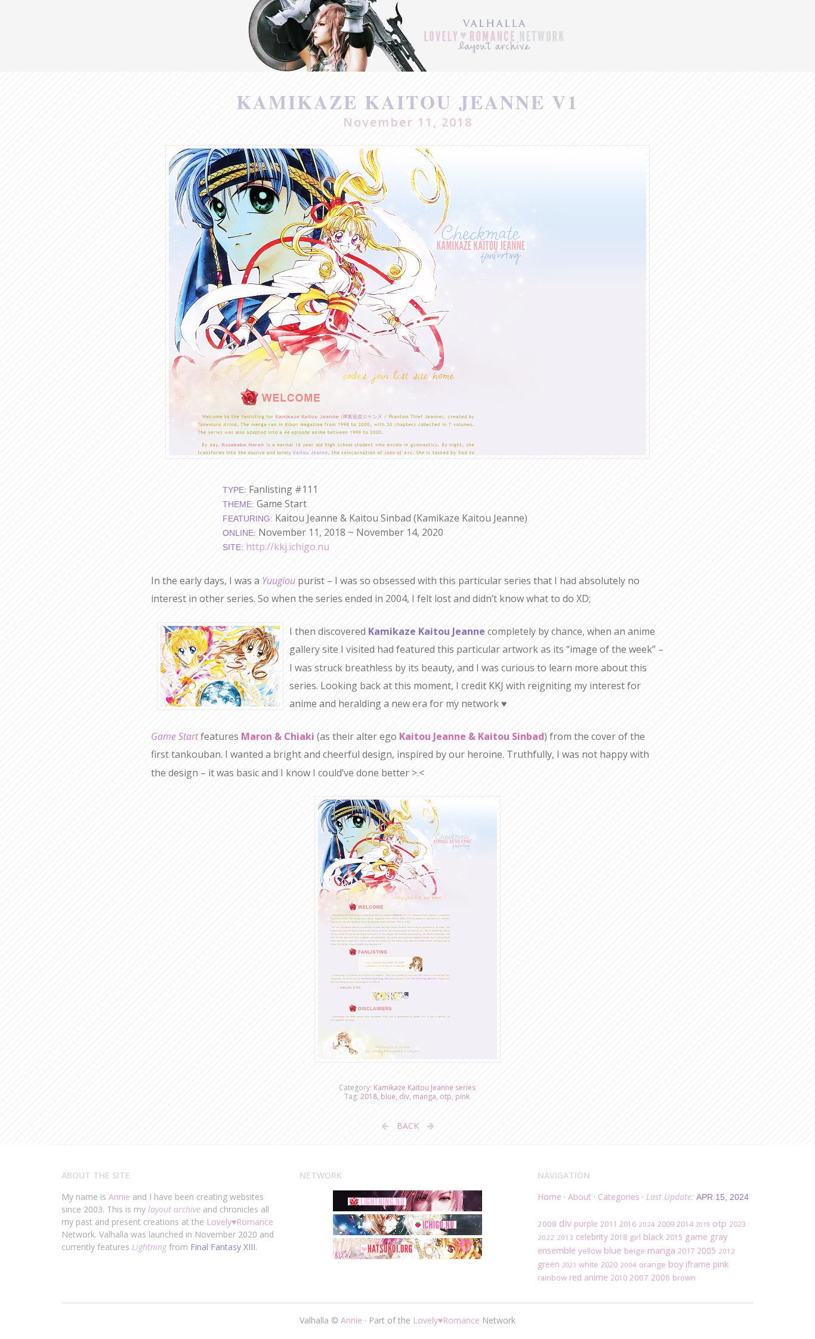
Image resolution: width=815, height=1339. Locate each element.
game (696, 1236)
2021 (569, 1264)
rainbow (552, 1277)
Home (549, 1196)
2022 (546, 1237)
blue (388, 1096)
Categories (619, 1196)
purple (586, 1223)
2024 (646, 1224)
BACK (408, 1125)
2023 (737, 1224)
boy (675, 1264)
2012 (726, 1251)
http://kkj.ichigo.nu (287, 546)
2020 (609, 1264)
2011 (608, 1224)
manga (424, 1096)
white (588, 1265)
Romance (254, 1221)
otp (446, 1096)
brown (684, 1277)
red (575, 1277)
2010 (618, 1277)
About (579, 1196)
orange (652, 1264)
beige (634, 1250)
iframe (698, 1264)
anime (596, 1277)
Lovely (218, 1221)
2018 (368, 1096)
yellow (589, 1250)
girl (635, 1237)
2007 (639, 1277)
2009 (665, 1224)
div (404, 1096)
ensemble (557, 1250)
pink (462, 1096)
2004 (628, 1264)
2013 (565, 1237)
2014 (685, 1224)
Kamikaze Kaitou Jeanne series (424, 1087)
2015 (674, 1237)
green (549, 1264)
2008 (547, 1223)
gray (718, 1236)
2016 (627, 1224)
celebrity (592, 1236)
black (653, 1236)
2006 (660, 1277)
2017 (686, 1250)
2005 (706, 1250)
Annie (119, 1196)
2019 (703, 1224)
